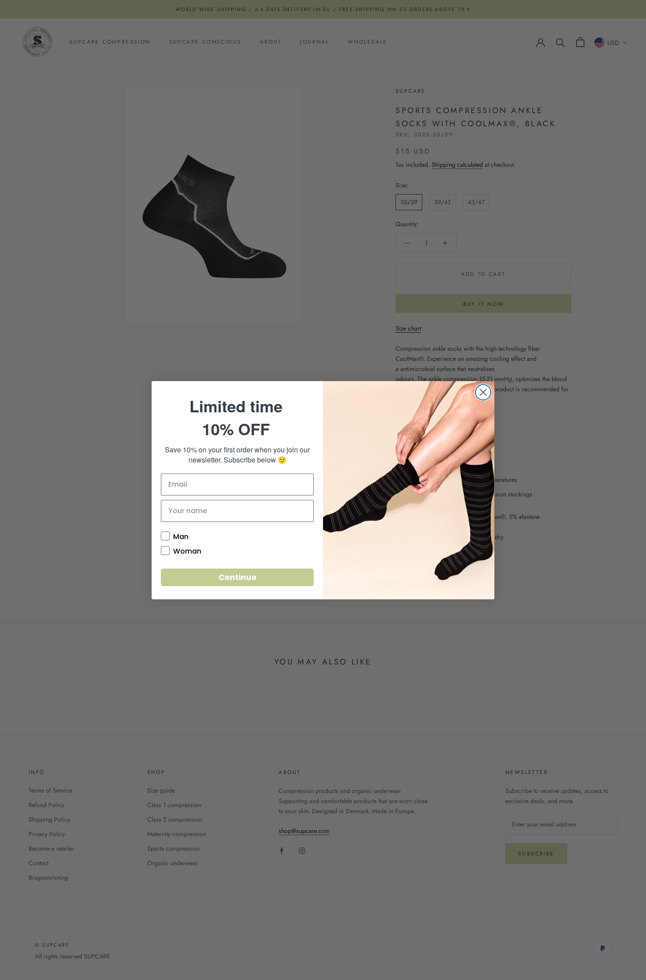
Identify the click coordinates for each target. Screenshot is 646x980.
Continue (237, 577)
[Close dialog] (483, 392)
